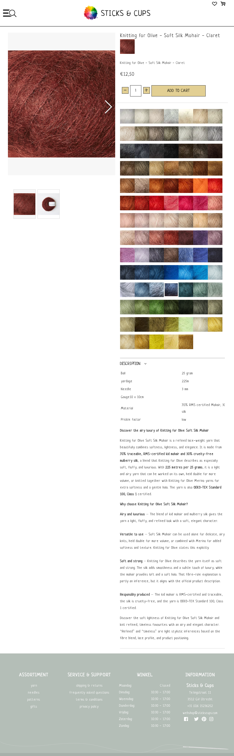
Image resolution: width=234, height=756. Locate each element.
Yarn (34, 686)
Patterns (33, 700)
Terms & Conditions (89, 700)
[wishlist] (215, 4)
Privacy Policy (89, 707)
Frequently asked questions (89, 693)
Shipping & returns (89, 686)
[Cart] (223, 4)
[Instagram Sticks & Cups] (211, 720)
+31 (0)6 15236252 (200, 706)
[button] (108, 107)
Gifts (33, 707)
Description (130, 364)
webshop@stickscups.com (200, 713)
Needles (34, 693)
